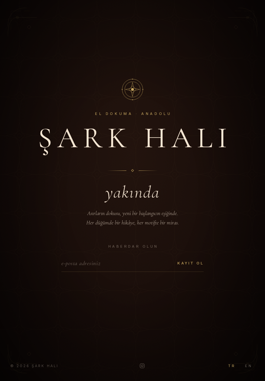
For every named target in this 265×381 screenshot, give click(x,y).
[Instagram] (142, 366)
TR (231, 366)
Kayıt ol (190, 263)
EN (248, 366)
